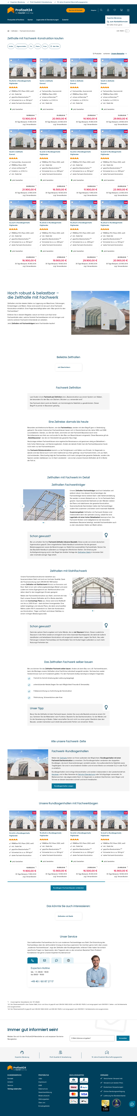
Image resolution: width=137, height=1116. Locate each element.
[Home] (8, 31)
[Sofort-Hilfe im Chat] (56, 960)
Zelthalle (63, 758)
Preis (45, 46)
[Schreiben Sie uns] (44, 960)
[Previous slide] (23, 506)
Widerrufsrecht (43, 1095)
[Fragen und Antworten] (68, 960)
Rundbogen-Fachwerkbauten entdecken (68, 888)
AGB (40, 1085)
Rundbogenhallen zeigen (63, 786)
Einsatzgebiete (44, 1106)
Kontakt (10, 1078)
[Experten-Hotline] (32, 960)
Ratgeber (93, 10)
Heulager (55, 774)
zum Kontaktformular (119, 21)
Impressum (42, 1082)
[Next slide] (65, 506)
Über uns (41, 1102)
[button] (121, 10)
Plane (38, 46)
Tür (31, 46)
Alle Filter (56, 46)
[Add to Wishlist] (11, 60)
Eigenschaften (21, 46)
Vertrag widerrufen (14, 1089)
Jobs (40, 1078)
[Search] (101, 10)
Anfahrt (10, 1082)
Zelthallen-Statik (84, 552)
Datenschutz (43, 1089)
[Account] (108, 10)
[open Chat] (132, 1104)
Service (10, 1085)
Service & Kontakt (75, 10)
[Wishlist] (115, 10)
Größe (11, 46)
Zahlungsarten (43, 1099)
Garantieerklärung (45, 1092)
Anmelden (123, 1038)
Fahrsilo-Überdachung (86, 774)
